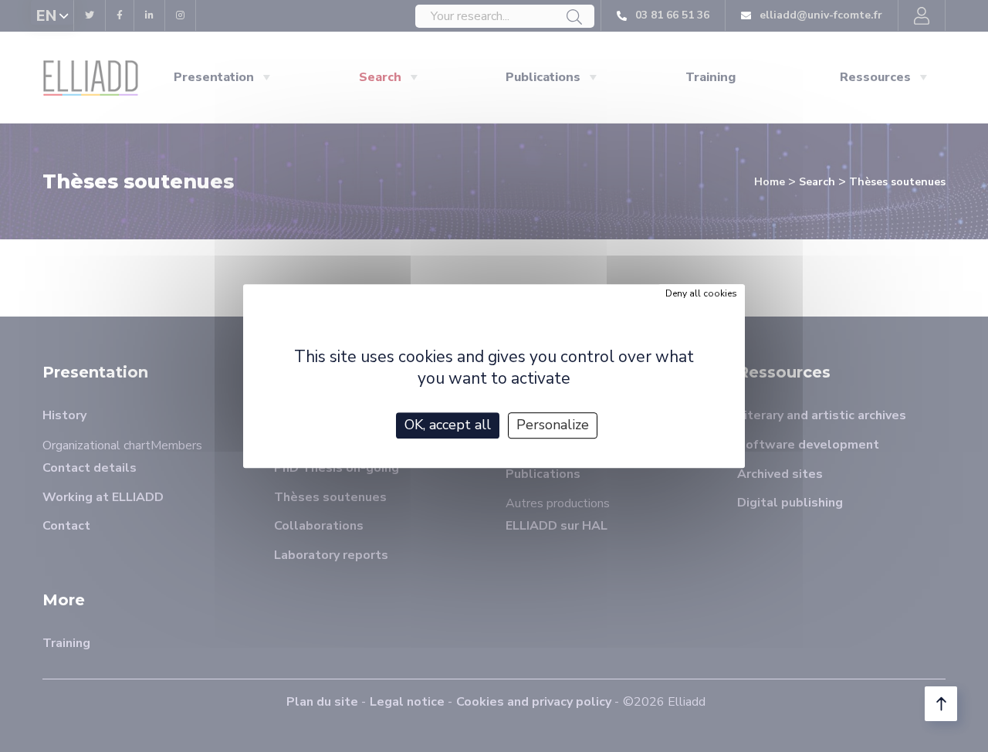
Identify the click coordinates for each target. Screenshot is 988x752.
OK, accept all (447, 424)
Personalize (552, 424)
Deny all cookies (701, 293)
